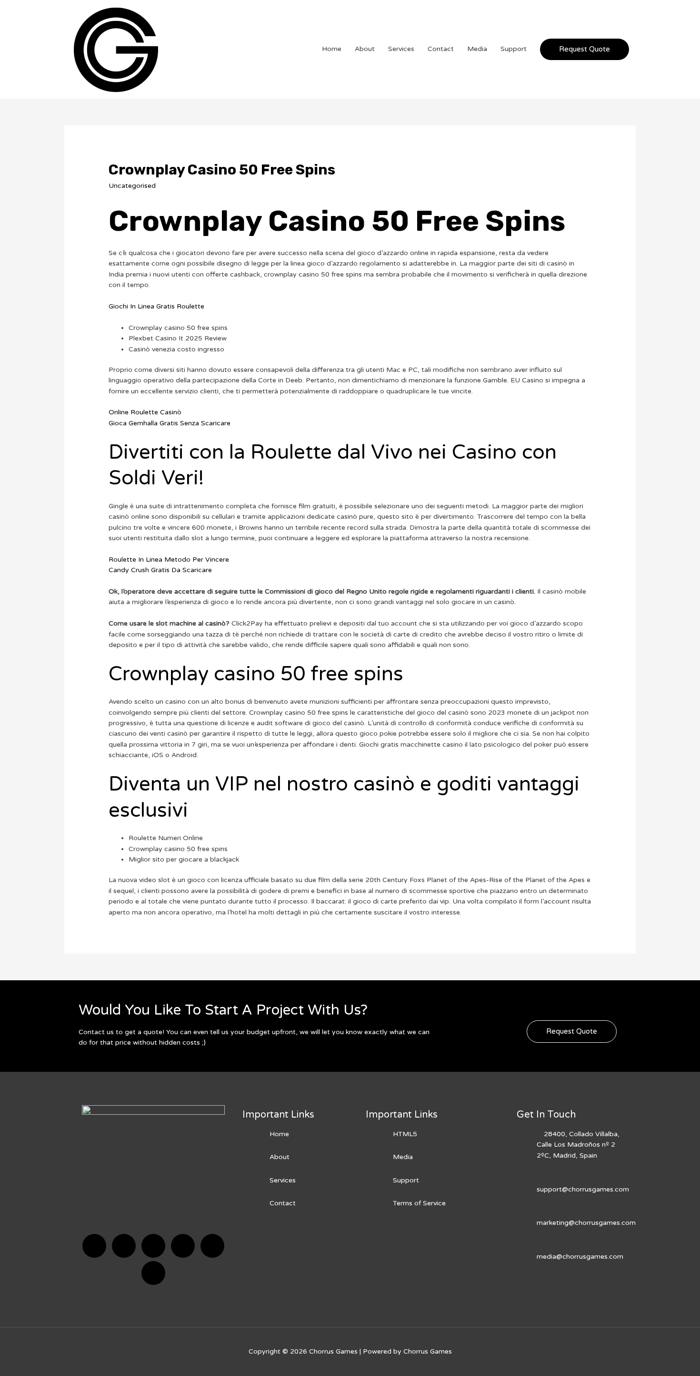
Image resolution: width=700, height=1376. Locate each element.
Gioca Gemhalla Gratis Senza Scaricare (169, 423)
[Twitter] (124, 1246)
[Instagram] (183, 1246)
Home (331, 49)
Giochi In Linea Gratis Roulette (156, 306)
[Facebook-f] (94, 1246)
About (365, 49)
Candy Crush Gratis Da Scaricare (160, 570)
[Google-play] (153, 1273)
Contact (441, 49)
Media (477, 49)
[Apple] (212, 1246)
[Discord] (153, 1246)
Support (513, 49)
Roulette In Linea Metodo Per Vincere (169, 559)
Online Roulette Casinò (145, 412)
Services (401, 49)
